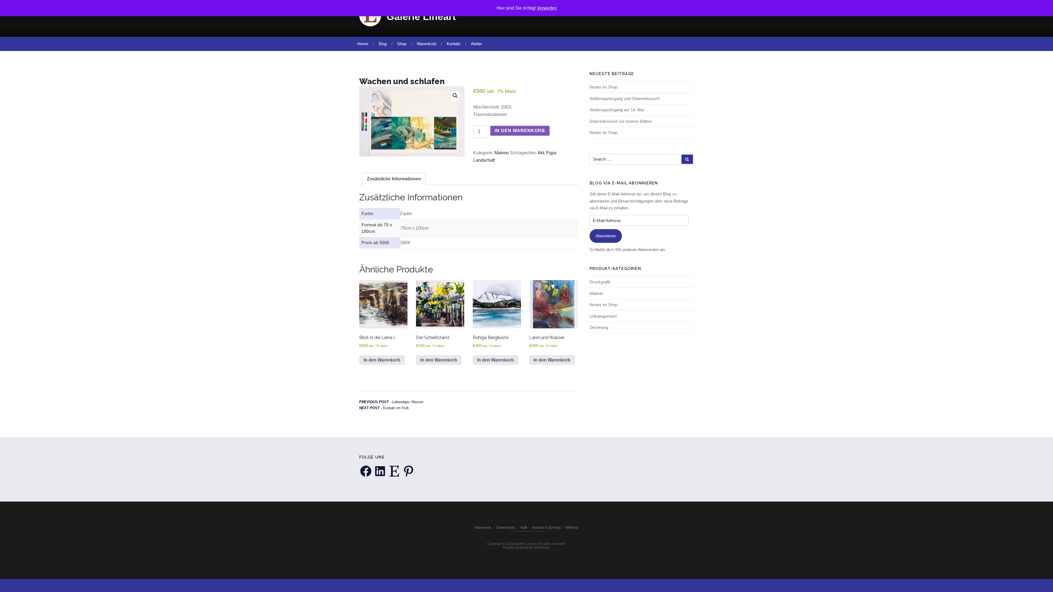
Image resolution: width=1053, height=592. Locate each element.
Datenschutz (505, 528)
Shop (401, 43)
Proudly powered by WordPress (526, 548)
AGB (523, 528)
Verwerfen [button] (547, 8)
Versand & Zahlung (546, 528)
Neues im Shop (603, 87)
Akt (541, 152)
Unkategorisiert (603, 316)
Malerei (501, 152)
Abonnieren (606, 236)
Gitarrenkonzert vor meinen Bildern (621, 121)
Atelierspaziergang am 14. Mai (617, 109)
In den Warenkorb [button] (382, 360)
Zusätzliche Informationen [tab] (394, 179)
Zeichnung (599, 327)
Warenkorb (426, 43)
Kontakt (453, 43)
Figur (551, 152)
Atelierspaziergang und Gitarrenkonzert (624, 98)
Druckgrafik (600, 282)
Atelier (476, 43)
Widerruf (572, 528)
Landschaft (484, 160)
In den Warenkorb (520, 130)
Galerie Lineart (421, 16)
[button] (455, 96)
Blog (383, 43)
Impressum (483, 528)
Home (362, 43)
